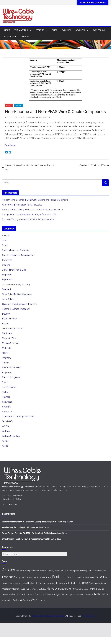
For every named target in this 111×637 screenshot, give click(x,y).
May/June (46, 117)
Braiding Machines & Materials (16, 250)
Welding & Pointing (11, 436)
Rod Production (9, 387)
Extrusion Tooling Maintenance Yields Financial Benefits (28, 219)
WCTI (23, 117)
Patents (5, 362)
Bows (5, 240)
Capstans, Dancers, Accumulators (18, 255)
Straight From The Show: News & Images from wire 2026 (29, 214)
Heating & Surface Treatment (16, 309)
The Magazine (21, 30)
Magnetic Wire (9, 338)
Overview (66, 30)
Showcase (7, 402)
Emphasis (6, 274)
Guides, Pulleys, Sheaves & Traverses (19, 304)
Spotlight (6, 406)
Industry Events (9, 318)
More (23, 36)
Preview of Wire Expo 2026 (93, 165)
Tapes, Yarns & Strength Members (18, 416)
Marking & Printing (10, 343)
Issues (5, 323)
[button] (29, 30)
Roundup (6, 397)
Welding (6, 431)
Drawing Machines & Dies (14, 270)
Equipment (7, 279)
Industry (6, 314)
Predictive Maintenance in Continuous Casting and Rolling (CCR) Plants (35, 200)
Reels (4, 382)
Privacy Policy (89, 616)
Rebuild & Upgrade (11, 377)
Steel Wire (7, 411)
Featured (18, 105)
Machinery (7, 333)
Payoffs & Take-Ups (11, 367)
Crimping (6, 265)
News (5, 353)
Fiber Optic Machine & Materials (17, 294)
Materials (6, 348)
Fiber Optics (8, 299)
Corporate (7, 260)
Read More (10, 145)
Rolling (5, 392)
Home (7, 30)
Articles (40, 30)
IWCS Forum (99, 30)
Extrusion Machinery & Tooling (16, 284)
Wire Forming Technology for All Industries (22, 204)
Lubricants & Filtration (12, 328)
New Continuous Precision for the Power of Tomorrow (29, 167)
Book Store (10, 36)
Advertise (80, 30)
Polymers (6, 372)
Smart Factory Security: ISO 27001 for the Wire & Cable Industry (32, 209)
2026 (40, 117)
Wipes (5, 446)
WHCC (54, 30)
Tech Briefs (7, 421)
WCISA (5, 426)
